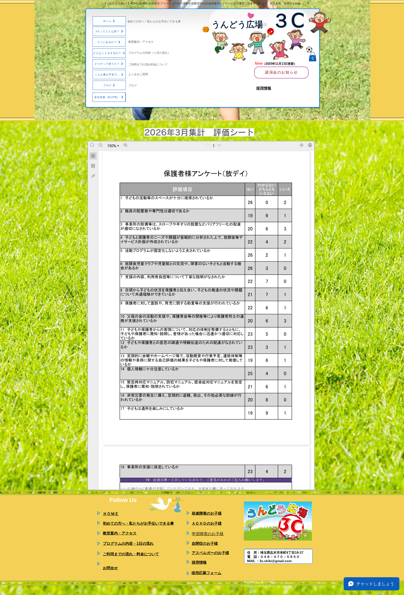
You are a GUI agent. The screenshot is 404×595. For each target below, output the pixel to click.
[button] (313, 56)
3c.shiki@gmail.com (276, 561)
